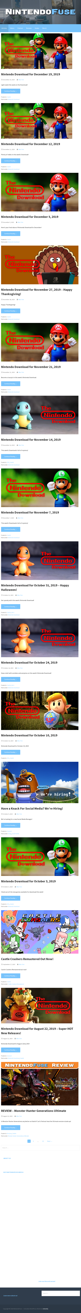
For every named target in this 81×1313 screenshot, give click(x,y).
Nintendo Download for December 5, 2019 (29, 217)
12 (43, 1141)
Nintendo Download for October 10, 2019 (29, 735)
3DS (8, 462)
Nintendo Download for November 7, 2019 (30, 512)
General (9, 831)
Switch (9, 97)
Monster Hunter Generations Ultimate (18, 1136)
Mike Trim (21, 80)
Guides (37, 28)
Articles (4, 28)
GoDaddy (45, 1309)
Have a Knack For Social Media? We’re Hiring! (32, 808)
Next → (49, 1141)
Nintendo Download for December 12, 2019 (30, 144)
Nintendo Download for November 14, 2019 (31, 440)
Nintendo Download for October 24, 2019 (29, 662)
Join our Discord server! (46, 1281)
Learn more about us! (10, 1296)
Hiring (9, 834)
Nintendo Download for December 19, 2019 (30, 74)
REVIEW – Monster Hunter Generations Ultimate (33, 1111)
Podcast (20, 28)
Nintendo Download (13, 99)
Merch (44, 28)
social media (15, 834)
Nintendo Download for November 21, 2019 (31, 367)
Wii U (12, 612)
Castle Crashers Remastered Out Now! (27, 959)
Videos (12, 28)
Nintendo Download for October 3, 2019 (28, 881)
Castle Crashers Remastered (16, 984)
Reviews (29, 28)
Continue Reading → (10, 91)
